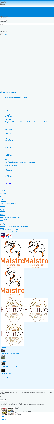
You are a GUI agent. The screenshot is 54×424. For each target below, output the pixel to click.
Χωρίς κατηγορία (3, 30)
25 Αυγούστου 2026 (3, 361)
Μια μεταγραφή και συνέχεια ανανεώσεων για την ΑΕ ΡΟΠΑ (10, 208)
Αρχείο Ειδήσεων (4, 12)
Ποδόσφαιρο (3, 10)
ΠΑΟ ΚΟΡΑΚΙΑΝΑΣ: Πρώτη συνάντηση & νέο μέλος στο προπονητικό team (13, 366)
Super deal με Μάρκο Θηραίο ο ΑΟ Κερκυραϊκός (8, 203)
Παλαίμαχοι (1, 220)
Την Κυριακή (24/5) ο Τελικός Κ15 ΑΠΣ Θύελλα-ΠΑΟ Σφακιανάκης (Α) (11, 217)
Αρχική (3, 7)
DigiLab (29, 411)
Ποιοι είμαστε (17, 407)
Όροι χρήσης (3, 14)
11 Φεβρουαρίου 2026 (3, 223)
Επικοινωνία (16, 409)
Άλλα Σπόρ (3, 11)
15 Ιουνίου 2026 (2, 214)
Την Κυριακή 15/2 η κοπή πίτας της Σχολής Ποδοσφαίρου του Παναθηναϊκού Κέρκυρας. (14, 226)
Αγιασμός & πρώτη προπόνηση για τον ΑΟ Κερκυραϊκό (10, 353)
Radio (2, 13)
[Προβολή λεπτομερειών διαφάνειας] (3, 192)
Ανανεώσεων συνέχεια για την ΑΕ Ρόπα (6, 212)
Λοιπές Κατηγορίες (4, 13)
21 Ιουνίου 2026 (2, 209)
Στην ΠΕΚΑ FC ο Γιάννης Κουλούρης (6, 373)
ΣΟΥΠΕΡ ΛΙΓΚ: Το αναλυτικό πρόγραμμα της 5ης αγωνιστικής (10, 231)
